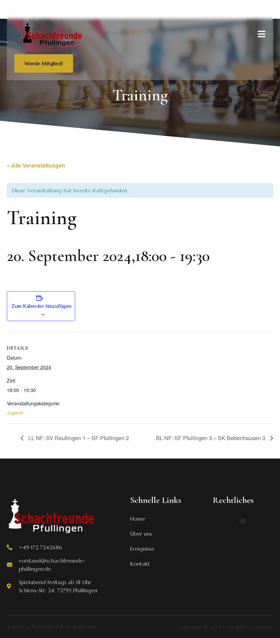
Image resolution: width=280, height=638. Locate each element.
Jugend (15, 412)
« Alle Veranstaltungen (36, 165)
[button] (243, 520)
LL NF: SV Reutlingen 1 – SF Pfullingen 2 (78, 438)
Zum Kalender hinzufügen (41, 306)
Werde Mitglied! (44, 63)
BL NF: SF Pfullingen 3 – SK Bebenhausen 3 (211, 438)
